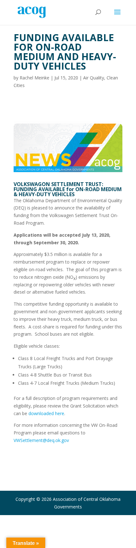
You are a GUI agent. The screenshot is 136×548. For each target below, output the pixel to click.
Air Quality (93, 78)
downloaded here (46, 413)
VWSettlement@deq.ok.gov (41, 440)
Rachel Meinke (34, 78)
